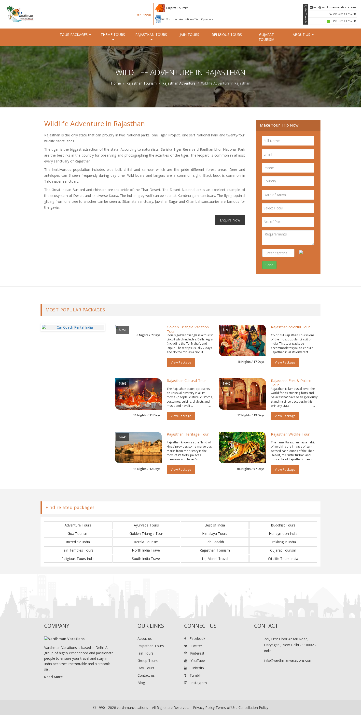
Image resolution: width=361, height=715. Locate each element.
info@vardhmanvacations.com (334, 7)
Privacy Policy (204, 707)
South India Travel (146, 558)
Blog (141, 682)
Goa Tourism (78, 533)
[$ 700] (242, 340)
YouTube (197, 660)
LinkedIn (197, 668)
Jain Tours (189, 34)
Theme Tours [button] (113, 34)
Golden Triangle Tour (146, 533)
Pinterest (196, 653)
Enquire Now (230, 220)
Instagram (198, 682)
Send (269, 265)
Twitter (196, 645)
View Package (181, 362)
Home (116, 83)
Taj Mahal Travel (214, 558)
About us (145, 638)
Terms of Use (226, 707)
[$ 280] (242, 447)
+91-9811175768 (344, 14)
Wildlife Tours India (283, 558)
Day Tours (146, 668)
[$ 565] (138, 393)
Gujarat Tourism (266, 37)
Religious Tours (227, 34)
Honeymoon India (283, 533)
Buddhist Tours (283, 525)
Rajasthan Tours (151, 645)
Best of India (215, 525)
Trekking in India (283, 542)
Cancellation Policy (253, 707)
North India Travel (146, 550)
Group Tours (148, 660)
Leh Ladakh (215, 542)
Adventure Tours (78, 525)
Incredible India (78, 542)
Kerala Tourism (146, 542)
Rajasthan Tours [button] (151, 34)
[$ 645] (138, 447)
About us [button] (302, 34)
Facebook (197, 638)
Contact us (146, 675)
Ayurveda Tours (146, 525)
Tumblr (195, 675)
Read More (53, 676)
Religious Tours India (78, 558)
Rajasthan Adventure (178, 83)
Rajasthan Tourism (141, 83)
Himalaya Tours (214, 533)
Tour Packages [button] (74, 34)
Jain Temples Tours (78, 550)
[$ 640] (242, 393)
